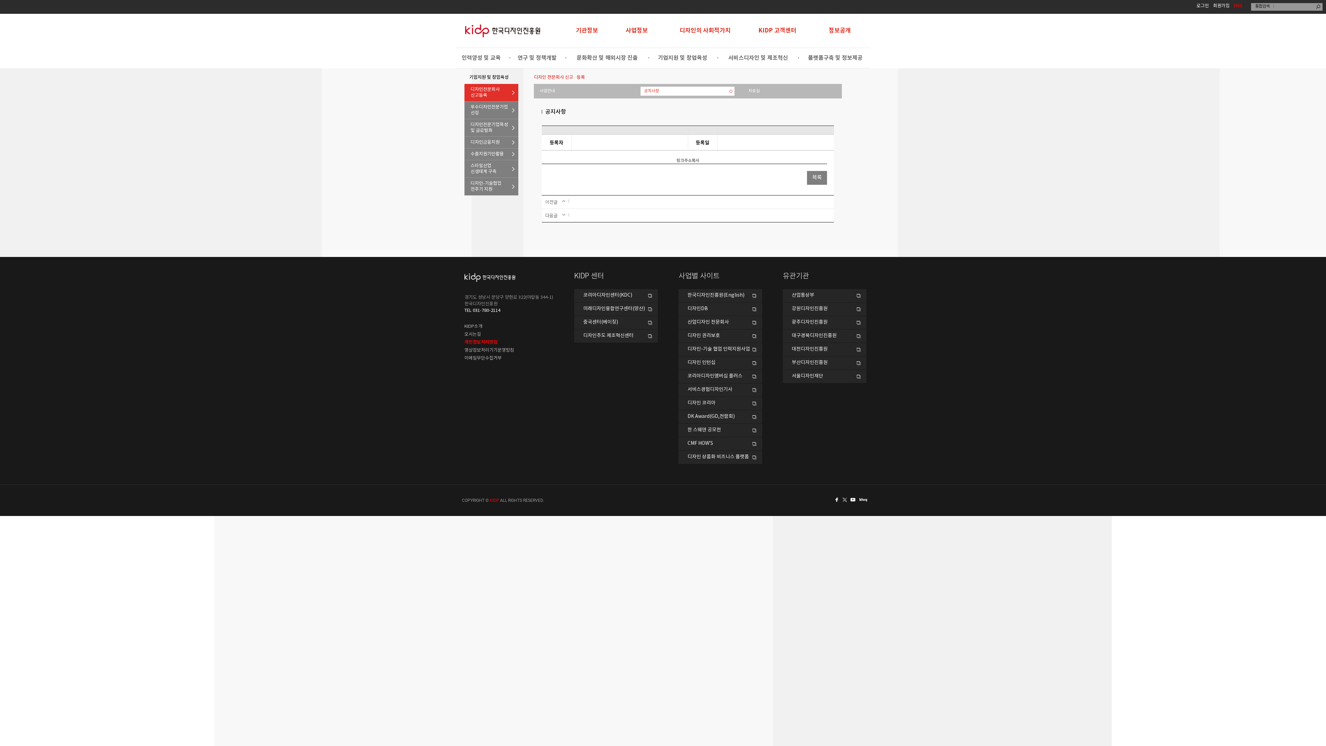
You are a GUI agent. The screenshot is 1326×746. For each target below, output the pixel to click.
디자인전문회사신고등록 (485, 92)
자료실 (754, 91)
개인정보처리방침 (481, 342)
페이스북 (835, 499)
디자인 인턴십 (701, 362)
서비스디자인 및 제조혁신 (758, 58)
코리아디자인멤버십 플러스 (715, 376)
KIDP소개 (473, 326)
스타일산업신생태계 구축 (484, 168)
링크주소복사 (687, 160)
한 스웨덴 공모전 (704, 430)
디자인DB (698, 309)
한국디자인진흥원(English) (716, 295)
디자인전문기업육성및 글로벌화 (489, 127)
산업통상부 (803, 295)
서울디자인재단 (807, 376)
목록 (817, 178)
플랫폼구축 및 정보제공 (835, 58)
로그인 (1203, 6)
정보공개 (840, 30)
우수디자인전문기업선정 (489, 110)
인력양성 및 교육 (481, 58)
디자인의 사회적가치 (705, 30)
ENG (1238, 6)
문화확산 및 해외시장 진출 (607, 58)
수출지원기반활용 (487, 154)
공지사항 (651, 91)
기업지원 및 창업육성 (682, 58)
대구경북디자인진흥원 (814, 335)
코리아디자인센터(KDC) (607, 295)
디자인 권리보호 (704, 335)
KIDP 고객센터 (777, 30)
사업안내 (547, 91)
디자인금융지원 (485, 142)
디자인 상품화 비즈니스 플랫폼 (718, 457)
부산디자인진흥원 (810, 362)
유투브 (855, 499)
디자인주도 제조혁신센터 (608, 335)
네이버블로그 (864, 499)
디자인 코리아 (701, 403)
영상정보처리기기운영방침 (489, 350)
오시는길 (472, 334)
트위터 (845, 499)
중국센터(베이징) (600, 322)
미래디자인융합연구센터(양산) (614, 309)
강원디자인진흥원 (810, 309)
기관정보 (587, 30)
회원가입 (1221, 6)
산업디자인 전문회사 (708, 322)
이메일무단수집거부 (483, 358)
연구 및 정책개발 (537, 58)
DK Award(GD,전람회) (711, 416)
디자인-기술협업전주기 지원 (486, 186)
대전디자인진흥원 (810, 349)
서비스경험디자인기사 (710, 389)
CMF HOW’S (700, 443)
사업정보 (637, 30)
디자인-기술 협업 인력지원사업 (719, 349)
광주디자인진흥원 (810, 322)
